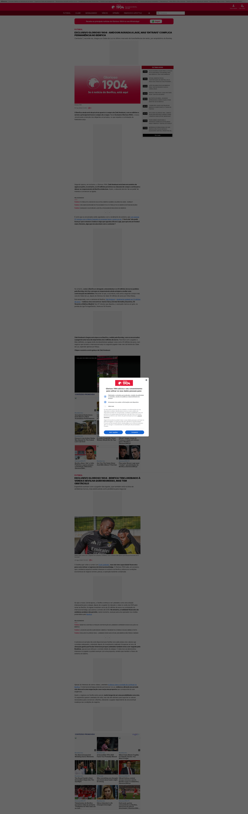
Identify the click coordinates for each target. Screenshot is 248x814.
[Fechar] (146, 380)
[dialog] (124, 407)
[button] (124, 406)
